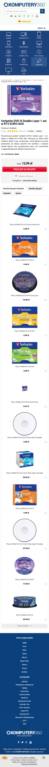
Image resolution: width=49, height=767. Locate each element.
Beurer (24, 657)
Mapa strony (8, 749)
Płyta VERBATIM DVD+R (24, 580)
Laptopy (8, 38)
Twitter (28, 16)
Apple (24, 643)
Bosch (24, 664)
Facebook (24, 16)
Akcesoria (39, 65)
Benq (24, 654)
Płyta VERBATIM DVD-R (25, 260)
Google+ (32, 16)
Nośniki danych (38, 80)
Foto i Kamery (39, 56)
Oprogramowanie (24, 701)
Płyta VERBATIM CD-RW (24, 367)
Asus (24, 646)
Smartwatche (23, 47)
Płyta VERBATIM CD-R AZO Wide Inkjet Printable (24, 473)
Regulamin (18, 749)
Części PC (8, 65)
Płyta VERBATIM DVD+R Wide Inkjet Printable (24, 438)
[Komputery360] (24, 6)
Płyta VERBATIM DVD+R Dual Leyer (24, 296)
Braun (24, 668)
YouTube (37, 16)
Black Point (24, 661)
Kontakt (43, 749)
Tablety (39, 38)
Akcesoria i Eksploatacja (22, 80)
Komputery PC (23, 38)
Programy (8, 56)
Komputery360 (6, 80)
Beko (24, 650)
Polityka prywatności (31, 749)
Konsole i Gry (23, 56)
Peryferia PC (24, 65)
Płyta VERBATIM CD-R (24, 615)
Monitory (39, 47)
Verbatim (13, 128)
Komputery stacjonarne (24, 685)
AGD (23, 73)
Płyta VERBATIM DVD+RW (25, 331)
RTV (8, 73)
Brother (24, 672)
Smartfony (8, 47)
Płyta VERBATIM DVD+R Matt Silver (24, 402)
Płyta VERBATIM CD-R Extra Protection (25, 225)
